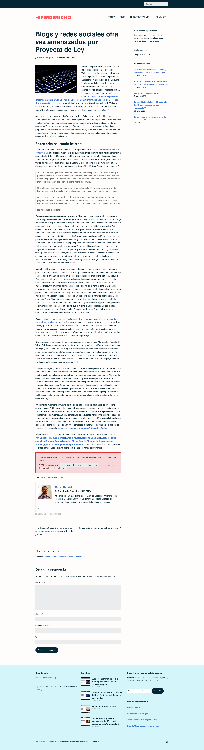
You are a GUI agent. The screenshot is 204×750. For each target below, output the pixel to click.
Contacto (161, 17)
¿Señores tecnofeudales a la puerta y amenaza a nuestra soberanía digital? (150, 71)
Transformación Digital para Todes (142, 719)
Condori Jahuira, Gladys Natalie (70, 441)
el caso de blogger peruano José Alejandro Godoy (82, 428)
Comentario (40, 582)
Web (37, 637)
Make (51, 741)
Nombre (39, 614)
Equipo (111, 17)
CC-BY (38, 689)
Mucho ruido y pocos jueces (146, 93)
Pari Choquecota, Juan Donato (50, 437)
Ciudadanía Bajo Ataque (137, 713)
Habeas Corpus (133, 707)
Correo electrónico (43, 625)
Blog (122, 17)
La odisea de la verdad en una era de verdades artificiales (150, 118)
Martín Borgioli (46, 57)
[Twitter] (38, 508)
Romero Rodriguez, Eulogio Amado (63, 444)
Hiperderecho (48, 318)
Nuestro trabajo (139, 17)
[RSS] (167, 742)
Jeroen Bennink (48, 477)
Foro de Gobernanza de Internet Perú (143, 725)
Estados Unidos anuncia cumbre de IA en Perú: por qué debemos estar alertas (151, 82)
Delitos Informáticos (52, 513)
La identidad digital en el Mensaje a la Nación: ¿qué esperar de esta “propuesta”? (150, 105)
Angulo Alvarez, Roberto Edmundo (83, 437)
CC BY (60, 477)
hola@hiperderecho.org (45, 677)
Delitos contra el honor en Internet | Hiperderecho (65, 556)
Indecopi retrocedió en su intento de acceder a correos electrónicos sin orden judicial (54, 531)
